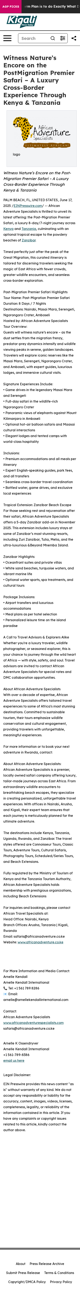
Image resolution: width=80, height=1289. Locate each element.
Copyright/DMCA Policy (27, 1282)
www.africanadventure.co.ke (40, 942)
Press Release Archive (47, 1264)
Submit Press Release (23, 1273)
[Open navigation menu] (7, 38)
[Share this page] (74, 38)
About (20, 1264)
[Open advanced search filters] (62, 38)
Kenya (8, 229)
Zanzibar (28, 240)
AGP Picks (10, 6)
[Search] (53, 38)
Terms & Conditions (59, 1273)
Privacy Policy (61, 1282)
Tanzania (29, 229)
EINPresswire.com (28, 206)
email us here (13, 1060)
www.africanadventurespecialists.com (33, 1023)
